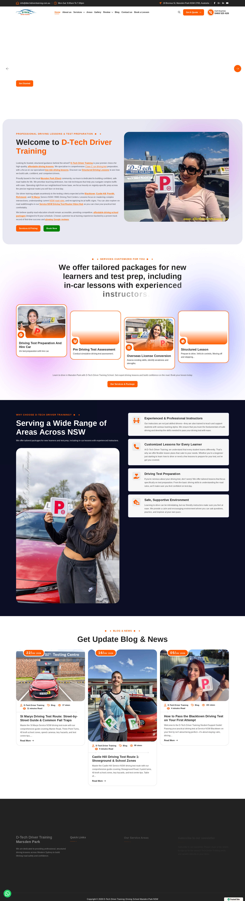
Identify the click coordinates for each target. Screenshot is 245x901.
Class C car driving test (96, 166)
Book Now (51, 228)
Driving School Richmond (133, 858)
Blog (117, 12)
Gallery (97, 12)
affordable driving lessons (41, 166)
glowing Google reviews (57, 219)
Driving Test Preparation (162, 474)
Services (77, 12)
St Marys (35, 197)
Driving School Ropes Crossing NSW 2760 (137, 846)
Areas (89, 12)
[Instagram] (183, 867)
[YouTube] (187, 867)
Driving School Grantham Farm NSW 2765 (162, 848)
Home (57, 12)
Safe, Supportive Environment (166, 500)
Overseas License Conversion (149, 356)
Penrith (110, 194)
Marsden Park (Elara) (51, 178)
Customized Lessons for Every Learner (173, 444)
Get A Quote (192, 12)
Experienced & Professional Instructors (173, 418)
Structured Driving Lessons (95, 170)
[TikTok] (199, 867)
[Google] (191, 867)
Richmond (21, 197)
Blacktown (90, 194)
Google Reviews (80, 854)
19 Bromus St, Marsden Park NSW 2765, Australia (186, 3)
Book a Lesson (141, 12)
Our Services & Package (122, 384)
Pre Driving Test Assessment (94, 349)
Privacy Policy (104, 859)
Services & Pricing (28, 228)
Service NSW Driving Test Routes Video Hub (61, 204)
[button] (120, 105)
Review (106, 12)
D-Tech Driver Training (82, 163)
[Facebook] (179, 867)
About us (66, 12)
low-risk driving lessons (57, 170)
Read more (25, 741)
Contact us (126, 12)
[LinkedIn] (195, 867)
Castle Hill (101, 194)
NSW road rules (57, 201)
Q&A (154, 856)
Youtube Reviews (106, 854)
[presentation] (7, 68)
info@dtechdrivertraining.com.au (35, 3)
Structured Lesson (194, 349)
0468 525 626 (222, 13)
